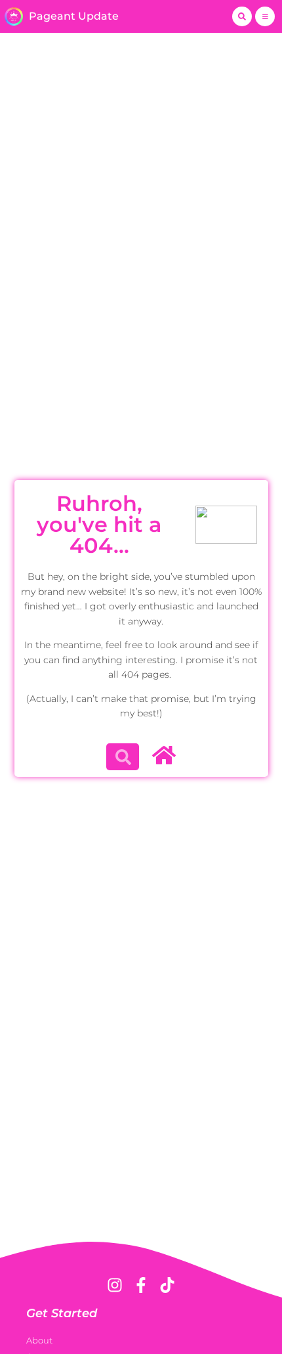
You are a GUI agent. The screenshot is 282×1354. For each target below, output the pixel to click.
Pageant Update (74, 16)
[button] (242, 16)
